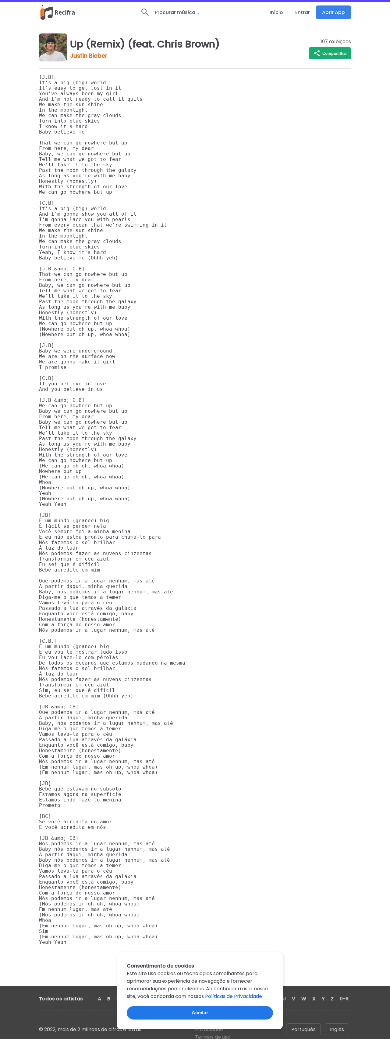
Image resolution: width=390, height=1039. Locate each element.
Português (303, 1029)
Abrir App (333, 12)
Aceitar (200, 1012)
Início (276, 12)
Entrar (302, 12)
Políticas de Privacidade (233, 996)
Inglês (337, 1029)
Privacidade (209, 1029)
